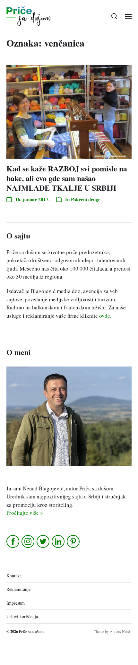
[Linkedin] (58, 541)
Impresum (15, 603)
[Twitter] (43, 541)
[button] (114, 16)
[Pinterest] (74, 541)
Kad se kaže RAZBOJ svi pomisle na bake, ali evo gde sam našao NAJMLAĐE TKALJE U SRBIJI (66, 178)
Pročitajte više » (24, 512)
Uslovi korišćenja (22, 616)
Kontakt (13, 576)
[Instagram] (28, 541)
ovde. (105, 315)
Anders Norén (121, 631)
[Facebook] (13, 541)
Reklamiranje (18, 589)
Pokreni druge (85, 199)
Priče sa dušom (31, 631)
